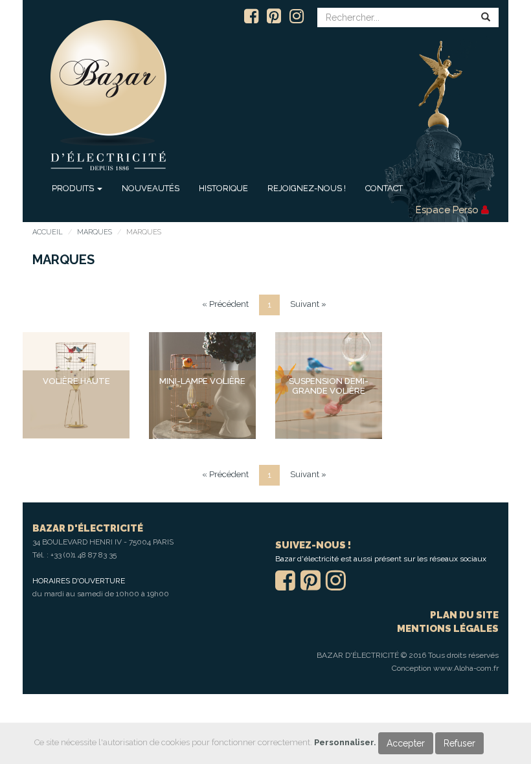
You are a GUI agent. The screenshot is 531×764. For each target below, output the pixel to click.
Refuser (459, 743)
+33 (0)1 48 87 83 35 (84, 554)
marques (94, 232)
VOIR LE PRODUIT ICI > (76, 410)
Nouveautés (150, 188)
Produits (74, 188)
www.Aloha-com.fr (466, 668)
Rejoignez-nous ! (306, 188)
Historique (223, 188)
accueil (47, 232)
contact (384, 188)
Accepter (406, 743)
